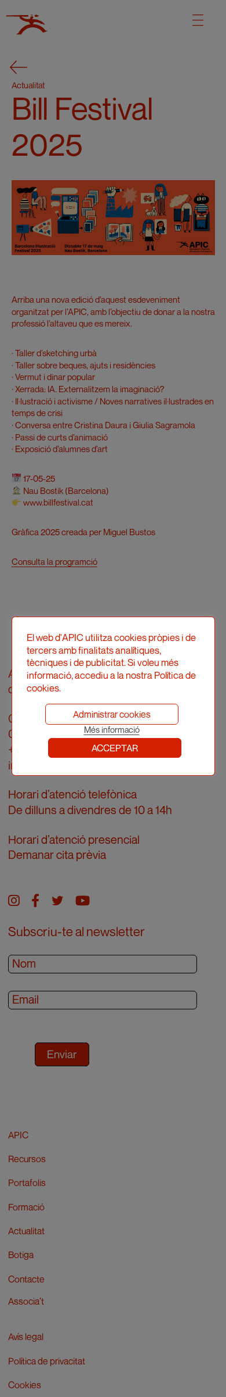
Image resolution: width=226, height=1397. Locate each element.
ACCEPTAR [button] (115, 748)
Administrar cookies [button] (112, 714)
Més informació (112, 730)
